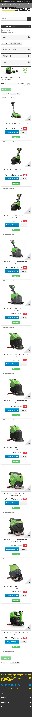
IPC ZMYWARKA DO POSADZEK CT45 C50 (16, 263)
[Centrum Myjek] (16, 9)
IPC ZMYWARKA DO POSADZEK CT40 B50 (16, 402)
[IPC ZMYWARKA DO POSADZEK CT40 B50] (16, 388)
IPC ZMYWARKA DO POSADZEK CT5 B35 (16, 123)
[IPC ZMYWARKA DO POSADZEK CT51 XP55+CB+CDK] (16, 480)
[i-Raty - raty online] (6, 29)
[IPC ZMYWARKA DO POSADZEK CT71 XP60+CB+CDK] (16, 526)
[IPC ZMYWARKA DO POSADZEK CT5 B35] (16, 110)
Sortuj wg (3, 83)
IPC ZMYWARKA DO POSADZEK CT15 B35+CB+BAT (16, 216)
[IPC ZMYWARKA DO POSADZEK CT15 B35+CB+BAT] (16, 202)
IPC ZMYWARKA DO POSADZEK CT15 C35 (16, 170)
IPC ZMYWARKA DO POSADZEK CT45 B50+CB (16, 309)
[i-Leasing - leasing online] (7, 32)
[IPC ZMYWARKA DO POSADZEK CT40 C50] (16, 341)
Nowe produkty (9, 50)
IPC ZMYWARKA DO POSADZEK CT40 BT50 (16, 448)
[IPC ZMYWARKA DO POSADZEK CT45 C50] (16, 249)
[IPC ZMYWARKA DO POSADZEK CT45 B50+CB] (16, 295)
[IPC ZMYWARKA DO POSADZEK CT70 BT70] (16, 573)
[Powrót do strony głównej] (3, 43)
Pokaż (22, 83)
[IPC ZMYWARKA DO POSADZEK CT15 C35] (16, 156)
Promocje (7, 56)
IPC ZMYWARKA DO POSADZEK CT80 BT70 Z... (16, 633)
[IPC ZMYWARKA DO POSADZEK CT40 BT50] (16, 434)
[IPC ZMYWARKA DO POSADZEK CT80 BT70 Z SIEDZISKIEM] (16, 619)
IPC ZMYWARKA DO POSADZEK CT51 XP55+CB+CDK (16, 494)
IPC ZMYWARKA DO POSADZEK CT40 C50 (16, 355)
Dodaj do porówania (9, 142)
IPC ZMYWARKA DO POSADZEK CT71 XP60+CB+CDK (16, 541)
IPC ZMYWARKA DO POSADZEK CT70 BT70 (16, 587)
